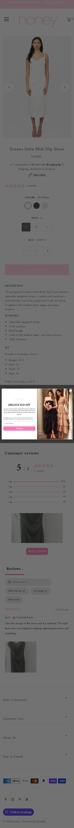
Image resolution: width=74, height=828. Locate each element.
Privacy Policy (28, 419)
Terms (33, 419)
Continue (19, 429)
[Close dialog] (70, 390)
